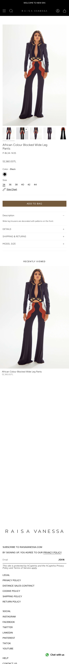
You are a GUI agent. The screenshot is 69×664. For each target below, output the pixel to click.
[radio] (5, 174)
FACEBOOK (9, 622)
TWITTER (8, 627)
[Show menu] (4, 10)
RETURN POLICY (12, 601)
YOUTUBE (8, 648)
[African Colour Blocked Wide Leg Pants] (34, 317)
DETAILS (7, 229)
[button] (11, 10)
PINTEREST (9, 638)
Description (8, 215)
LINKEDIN (8, 632)
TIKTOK (7, 643)
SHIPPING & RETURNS (14, 236)
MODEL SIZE (9, 243)
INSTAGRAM (9, 616)
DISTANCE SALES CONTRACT (18, 585)
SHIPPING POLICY (12, 596)
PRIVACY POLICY (52, 552)
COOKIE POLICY (11, 591)
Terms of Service (22, 568)
